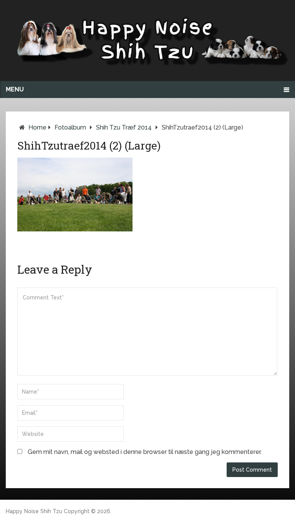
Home (37, 127)
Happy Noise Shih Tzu (34, 511)
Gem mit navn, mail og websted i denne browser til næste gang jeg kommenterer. (145, 452)
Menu (15, 89)
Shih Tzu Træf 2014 (124, 127)
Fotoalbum (70, 127)
